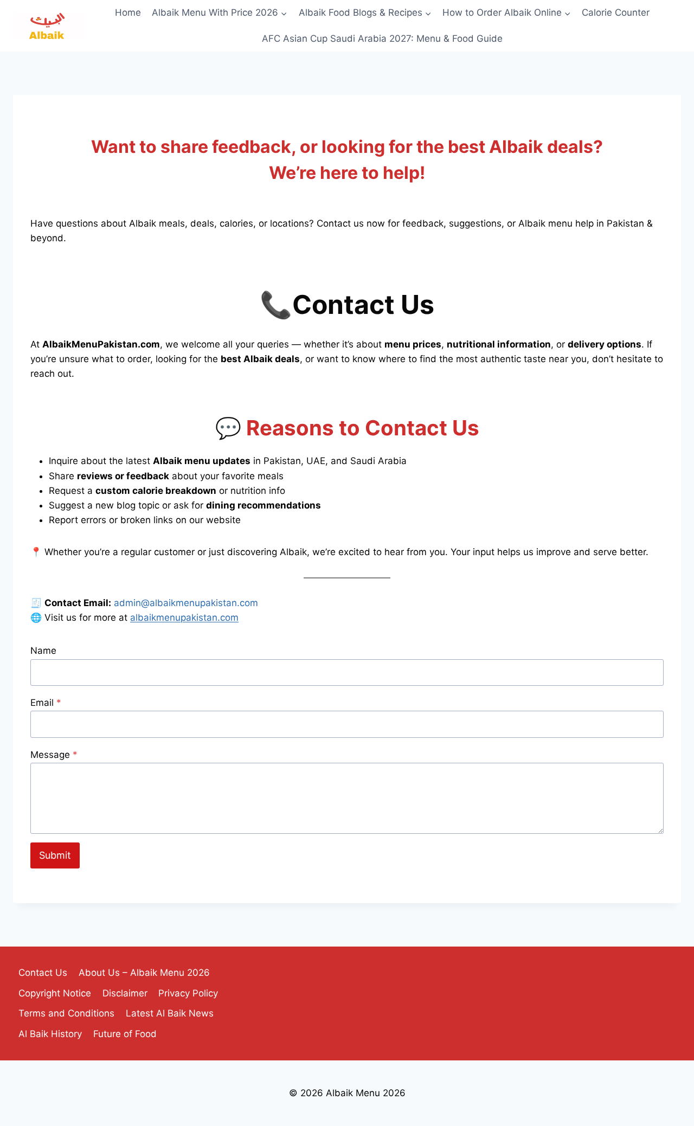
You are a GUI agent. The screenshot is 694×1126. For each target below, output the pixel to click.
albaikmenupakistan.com (184, 617)
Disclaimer (124, 993)
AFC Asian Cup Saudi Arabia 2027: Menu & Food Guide (382, 38)
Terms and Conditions (66, 1013)
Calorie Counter (616, 12)
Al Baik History (50, 1033)
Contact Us (42, 972)
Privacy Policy (188, 993)
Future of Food (125, 1033)
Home (128, 12)
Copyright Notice (54, 993)
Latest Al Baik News (170, 1013)
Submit (55, 855)
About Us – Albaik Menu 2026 (144, 972)
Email (45, 702)
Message (54, 754)
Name (43, 650)
